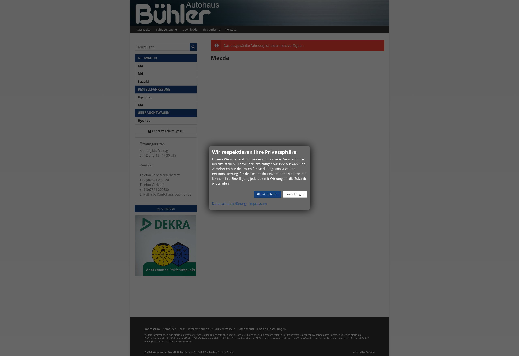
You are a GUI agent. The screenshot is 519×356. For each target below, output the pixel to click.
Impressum (258, 203)
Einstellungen (295, 194)
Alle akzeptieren (267, 194)
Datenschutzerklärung (229, 203)
